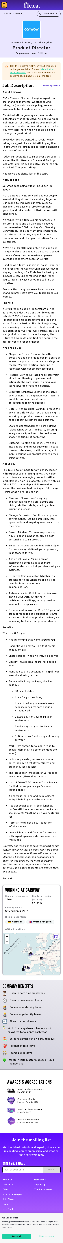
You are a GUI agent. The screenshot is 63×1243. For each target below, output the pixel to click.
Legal (5, 1204)
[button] (28, 967)
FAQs (5, 1189)
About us (7, 1179)
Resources (40, 1179)
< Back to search (13, 13)
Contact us (8, 1184)
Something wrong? (50, 86)
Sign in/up (39, 1184)
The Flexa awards (43, 1189)
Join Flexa (8, 1199)
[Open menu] (4, 5)
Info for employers (12, 1194)
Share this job (50, 13)
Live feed (7, 1209)
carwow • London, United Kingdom (32, 42)
